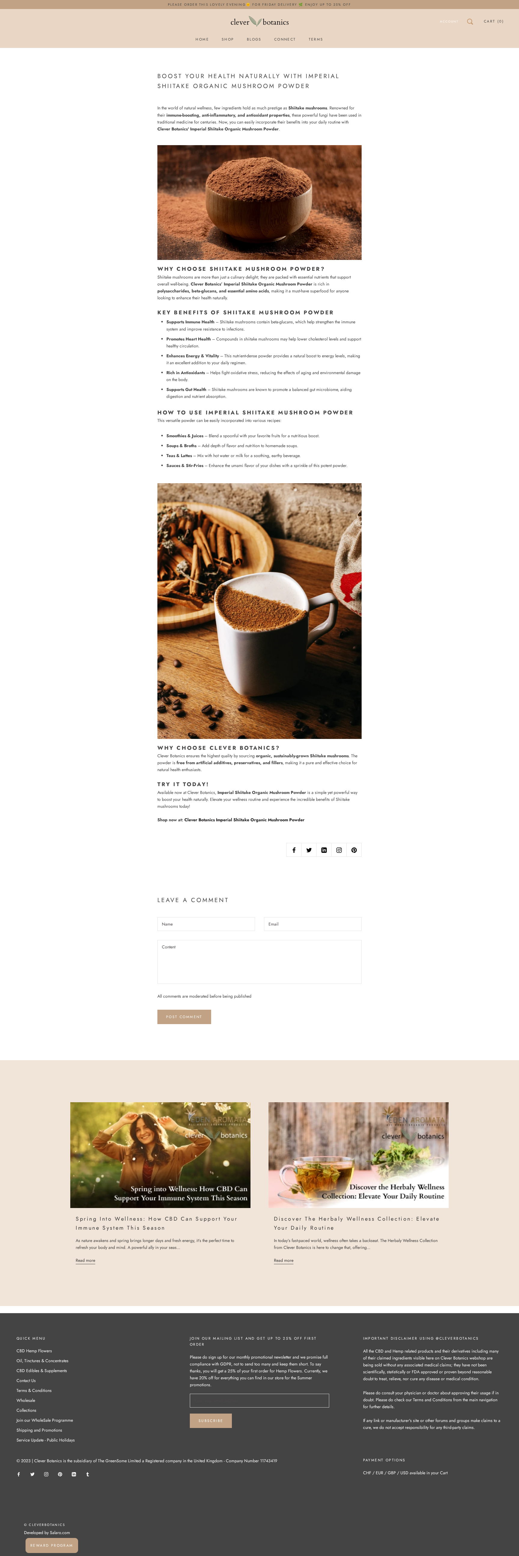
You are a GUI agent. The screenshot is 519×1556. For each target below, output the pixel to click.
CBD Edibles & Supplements (42, 1371)
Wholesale (26, 1400)
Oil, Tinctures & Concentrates (42, 1361)
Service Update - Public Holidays (46, 1440)
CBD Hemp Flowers (34, 1351)
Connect (285, 39)
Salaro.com (59, 1533)
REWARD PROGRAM (51, 1545)
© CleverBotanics (44, 1524)
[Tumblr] (88, 1473)
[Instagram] (46, 1473)
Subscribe (211, 1420)
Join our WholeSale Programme (45, 1420)
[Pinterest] (60, 1473)
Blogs (254, 39)
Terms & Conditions (34, 1390)
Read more (85, 1260)
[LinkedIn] (74, 1473)
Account (449, 21)
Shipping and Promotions (39, 1430)
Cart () (494, 21)
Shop (228, 39)
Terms (316, 39)
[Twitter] (32, 1473)
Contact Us (26, 1381)
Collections (26, 1410)
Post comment (184, 1017)
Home (202, 39)
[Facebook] (19, 1473)
